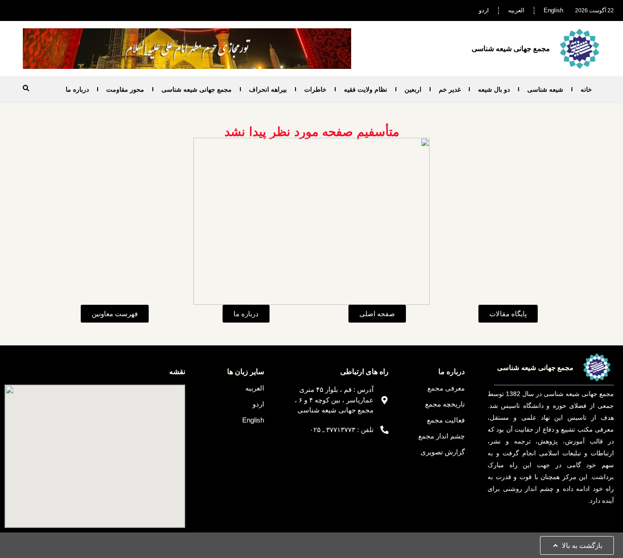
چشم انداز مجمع (441, 436)
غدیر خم (450, 89)
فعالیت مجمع (446, 420)
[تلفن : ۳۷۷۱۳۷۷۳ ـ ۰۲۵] (384, 430)
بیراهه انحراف (268, 89)
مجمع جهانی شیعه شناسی (196, 89)
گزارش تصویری (443, 452)
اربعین (413, 89)
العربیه (516, 10)
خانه (586, 89)
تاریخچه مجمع (445, 404)
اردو (484, 10)
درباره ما (77, 89)
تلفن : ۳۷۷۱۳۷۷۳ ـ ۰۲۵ (342, 429)
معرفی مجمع (446, 388)
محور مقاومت (125, 89)
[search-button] (26, 88)
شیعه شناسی (545, 89)
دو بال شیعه (494, 89)
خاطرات (315, 89)
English (553, 10)
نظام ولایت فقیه (365, 89)
